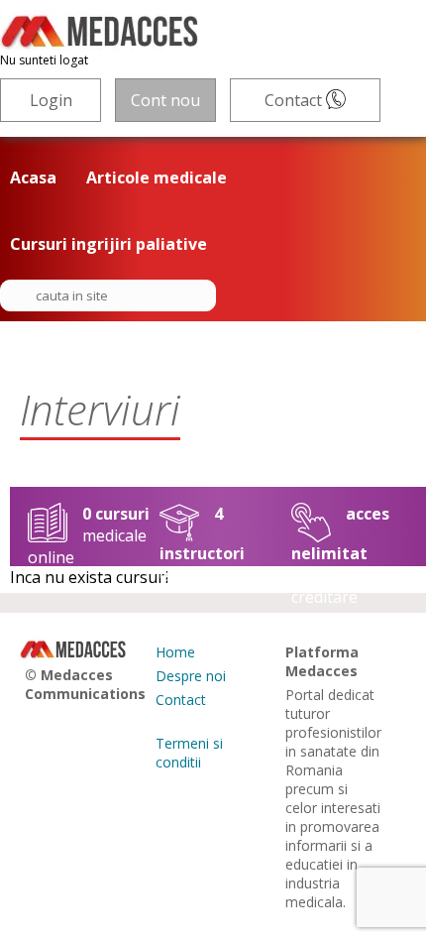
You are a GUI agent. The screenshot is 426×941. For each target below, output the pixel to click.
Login (51, 100)
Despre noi (191, 675)
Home (175, 652)
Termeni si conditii (189, 752)
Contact (295, 100)
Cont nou (165, 100)
